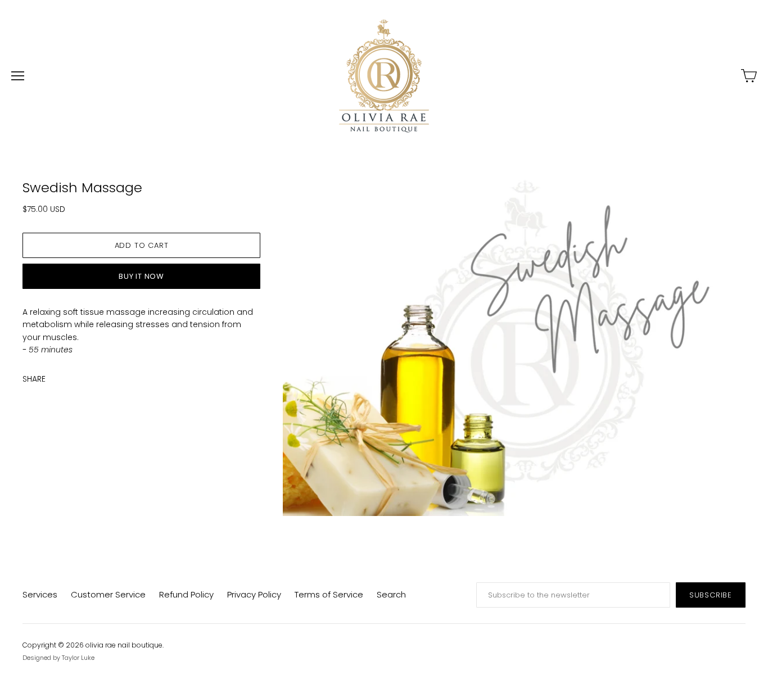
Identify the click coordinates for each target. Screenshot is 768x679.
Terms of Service (329, 594)
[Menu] (18, 76)
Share (34, 378)
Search (391, 594)
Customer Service (108, 594)
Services (39, 594)
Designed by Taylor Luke (58, 657)
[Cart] (749, 76)
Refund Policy (186, 594)
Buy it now (141, 276)
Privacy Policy (254, 594)
